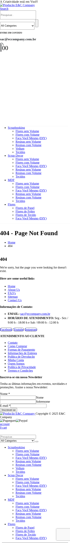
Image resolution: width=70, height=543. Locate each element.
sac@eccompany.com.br (35, 313)
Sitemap (13, 296)
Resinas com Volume (28, 145)
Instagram (31, 329)
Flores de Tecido (26, 215)
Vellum (20, 148)
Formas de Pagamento (21, 349)
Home (11, 286)
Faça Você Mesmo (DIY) (31, 138)
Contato (13, 342)
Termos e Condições (20, 370)
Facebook (6, 329)
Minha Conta (16, 360)
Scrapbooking (16, 127)
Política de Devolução (21, 356)
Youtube (18, 329)
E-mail (5, 405)
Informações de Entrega (22, 353)
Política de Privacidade (22, 367)
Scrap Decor (15, 155)
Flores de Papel (25, 208)
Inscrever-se (9, 409)
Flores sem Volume (27, 131)
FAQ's (12, 293)
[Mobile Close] (2, 433)
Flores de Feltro (25, 211)
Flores (11, 204)
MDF (11, 180)
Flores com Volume (27, 134)
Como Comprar (17, 346)
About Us (14, 289)
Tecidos (20, 152)
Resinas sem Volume (28, 141)
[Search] (36, 23)
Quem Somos (16, 363)
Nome (5, 393)
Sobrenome (43, 401)
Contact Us (15, 300)
